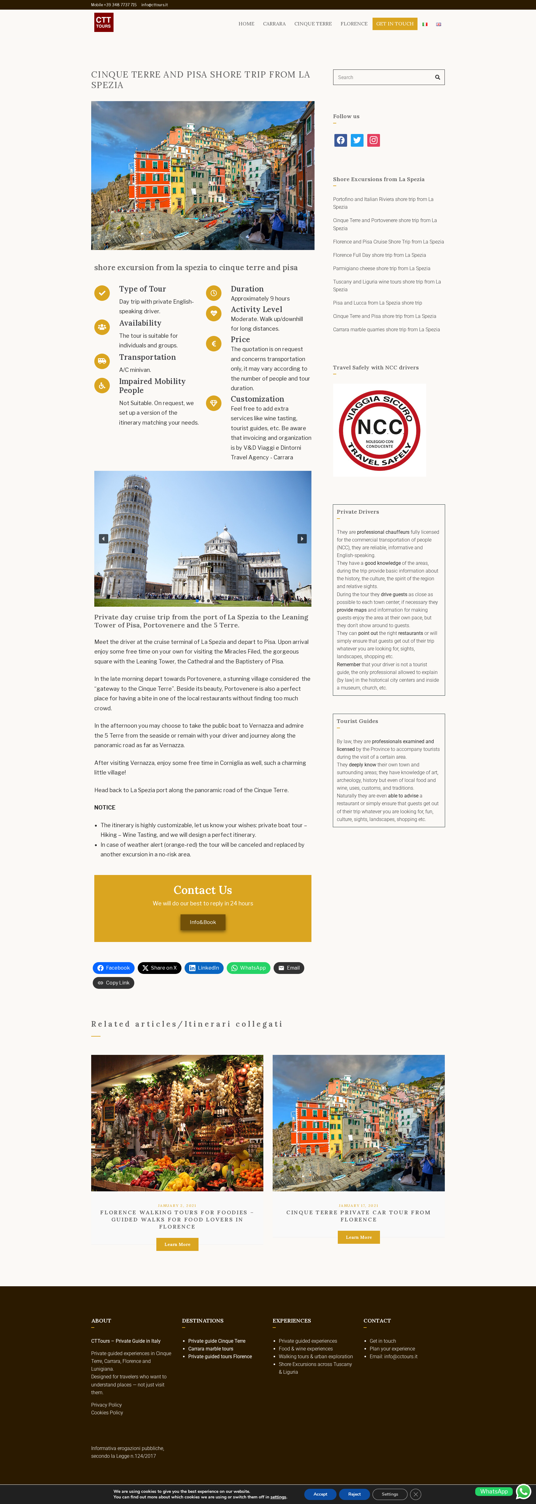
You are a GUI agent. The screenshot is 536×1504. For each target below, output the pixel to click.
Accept (320, 1494)
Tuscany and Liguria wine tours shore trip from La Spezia (387, 285)
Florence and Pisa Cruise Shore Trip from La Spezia (388, 242)
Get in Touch (395, 23)
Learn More (177, 1244)
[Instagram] (373, 140)
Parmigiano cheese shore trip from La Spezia (382, 268)
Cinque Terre (313, 23)
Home (246, 23)
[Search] (438, 77)
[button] (103, 538)
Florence (354, 23)
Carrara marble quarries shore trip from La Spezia (386, 329)
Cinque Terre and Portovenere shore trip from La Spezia (385, 224)
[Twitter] (357, 140)
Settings (390, 1494)
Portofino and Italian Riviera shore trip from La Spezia (383, 203)
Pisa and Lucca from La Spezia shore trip (377, 303)
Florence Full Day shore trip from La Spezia (379, 255)
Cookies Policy (107, 1413)
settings (278, 1497)
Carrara (274, 23)
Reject (354, 1494)
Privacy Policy (106, 1405)
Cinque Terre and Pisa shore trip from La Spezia (384, 316)
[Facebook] (340, 140)
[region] (202, 539)
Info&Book (203, 922)
